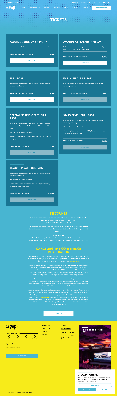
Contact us (58, 313)
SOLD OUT (85, 100)
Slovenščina (82, 2)
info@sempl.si (74, 261)
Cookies (18, 392)
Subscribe (22, 356)
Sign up (44, 331)
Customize (95, 385)
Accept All (87, 389)
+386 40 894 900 (67, 332)
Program (57, 8)
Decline (104, 389)
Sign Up (17, 2)
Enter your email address (13, 347)
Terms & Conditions (27, 392)
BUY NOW (31, 61)
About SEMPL (46, 329)
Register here (101, 8)
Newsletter (75, 2)
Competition (35, 8)
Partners (85, 8)
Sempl (24, 8)
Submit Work (9, 2)
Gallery (75, 8)
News (66, 8)
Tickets (46, 8)
